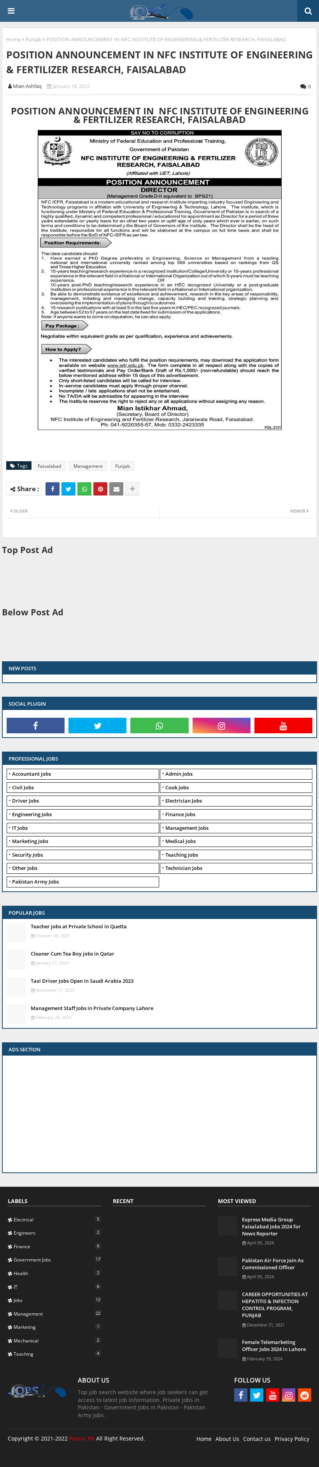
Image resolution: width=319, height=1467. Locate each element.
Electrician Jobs (183, 800)
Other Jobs (24, 867)
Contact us (257, 1438)
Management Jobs (187, 827)
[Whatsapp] (84, 488)
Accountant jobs (31, 773)
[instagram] (222, 725)
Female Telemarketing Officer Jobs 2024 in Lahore (274, 1346)
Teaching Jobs (181, 854)
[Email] (116, 488)
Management (88, 466)
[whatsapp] (159, 725)
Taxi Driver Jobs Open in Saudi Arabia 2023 (82, 980)
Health (56, 1273)
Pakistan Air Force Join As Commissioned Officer (272, 1264)
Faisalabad (49, 466)
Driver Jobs (25, 800)
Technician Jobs (183, 867)
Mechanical (56, 1340)
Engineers (56, 1232)
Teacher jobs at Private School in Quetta (79, 926)
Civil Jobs (23, 787)
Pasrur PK (82, 1438)
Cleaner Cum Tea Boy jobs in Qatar (72, 953)
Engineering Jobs (32, 814)
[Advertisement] (143, 579)
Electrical (56, 1219)
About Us (227, 1438)
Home (13, 39)
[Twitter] (68, 488)
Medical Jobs (180, 841)
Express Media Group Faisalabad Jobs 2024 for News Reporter (271, 1226)
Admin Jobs (179, 773)
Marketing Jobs (30, 841)
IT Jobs (20, 827)
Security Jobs (27, 854)
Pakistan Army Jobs (35, 881)
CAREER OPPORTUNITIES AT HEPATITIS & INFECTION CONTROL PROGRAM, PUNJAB (275, 1305)
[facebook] (36, 725)
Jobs (57, 1300)
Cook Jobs (177, 787)
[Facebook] (53, 488)
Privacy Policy (292, 1438)
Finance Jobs (180, 814)
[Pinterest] (100, 488)
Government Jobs (57, 1259)
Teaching (56, 1353)
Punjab (33, 39)
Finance (56, 1246)
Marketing (56, 1326)
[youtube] (283, 725)
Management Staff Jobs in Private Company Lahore (92, 1008)
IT (56, 1286)
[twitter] (97, 725)
